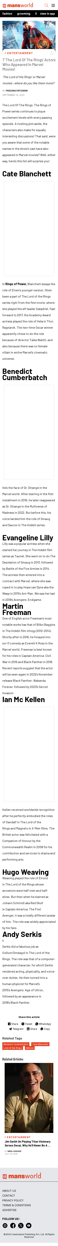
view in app (47, 13)
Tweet (28, 1024)
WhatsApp (45, 1024)
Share (14, 1024)
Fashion (7, 13)
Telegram (18, 1029)
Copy (47, 1029)
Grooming (23, 13)
